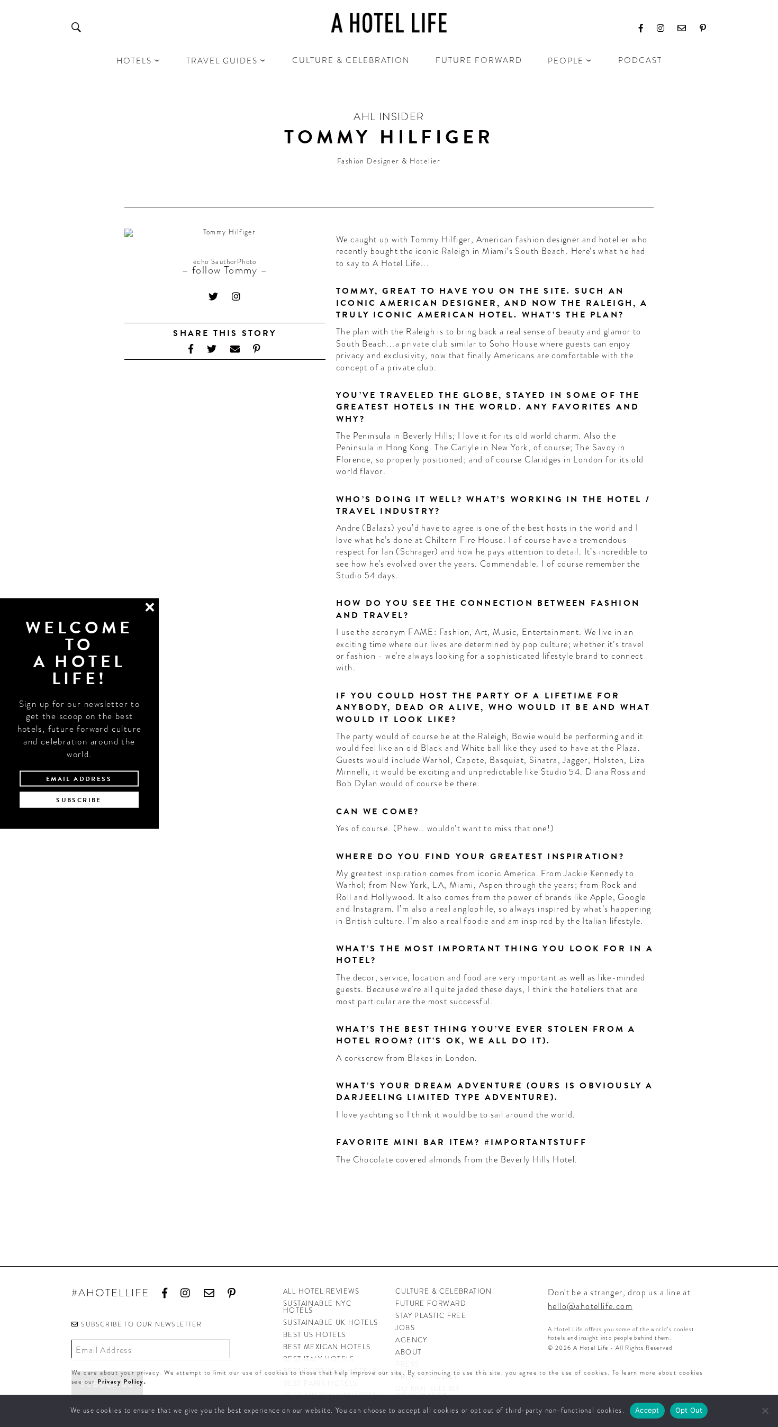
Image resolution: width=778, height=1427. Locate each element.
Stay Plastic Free (430, 1316)
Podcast (640, 60)
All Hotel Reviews (321, 1291)
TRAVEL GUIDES (222, 61)
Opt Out (689, 1410)
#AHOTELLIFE (110, 1293)
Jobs (405, 1328)
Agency (411, 1340)
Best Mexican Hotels (327, 1347)
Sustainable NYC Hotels (317, 1306)
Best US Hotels (314, 1335)
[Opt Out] (764, 1410)
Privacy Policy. (121, 1381)
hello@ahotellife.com (590, 1306)
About (408, 1352)
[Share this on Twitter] (212, 349)
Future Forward (479, 60)
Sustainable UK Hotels (330, 1322)
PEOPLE (566, 61)
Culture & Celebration (351, 60)
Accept (647, 1410)
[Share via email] (235, 349)
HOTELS (134, 61)
